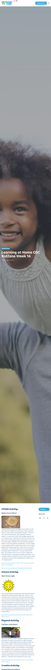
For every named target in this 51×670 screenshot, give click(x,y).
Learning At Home (5, 248)
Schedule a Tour (41, 3)
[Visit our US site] (16, 1)
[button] (49, 3)
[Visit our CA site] (14, 1)
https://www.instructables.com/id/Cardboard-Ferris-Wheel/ (16, 568)
